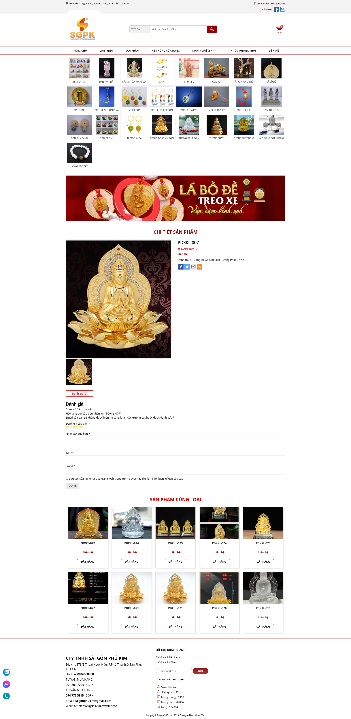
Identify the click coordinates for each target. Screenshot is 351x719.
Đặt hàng (88, 561)
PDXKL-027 (87, 543)
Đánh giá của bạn (78, 423)
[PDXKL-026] (132, 523)
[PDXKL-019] (263, 588)
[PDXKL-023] (263, 523)
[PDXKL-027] (88, 523)
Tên (69, 453)
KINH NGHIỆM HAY (204, 50)
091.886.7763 (75, 685)
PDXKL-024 (219, 543)
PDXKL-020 (219, 608)
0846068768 (263, 3)
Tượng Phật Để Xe (232, 259)
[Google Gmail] (193, 267)
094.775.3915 (75, 695)
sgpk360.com (166, 715)
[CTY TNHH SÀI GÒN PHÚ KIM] (99, 29)
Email (70, 466)
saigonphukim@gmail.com (93, 701)
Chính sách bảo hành (168, 657)
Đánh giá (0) (79, 393)
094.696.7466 (278, 3)
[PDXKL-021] (132, 588)
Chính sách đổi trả (166, 662)
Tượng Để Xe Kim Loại (206, 259)
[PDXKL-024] (219, 523)
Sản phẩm (132, 50)
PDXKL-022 (87, 608)
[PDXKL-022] (88, 588)
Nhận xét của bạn (78, 433)
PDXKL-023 (263, 543)
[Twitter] (187, 267)
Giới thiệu (106, 50)
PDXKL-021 (131, 608)
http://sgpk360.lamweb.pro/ (97, 706)
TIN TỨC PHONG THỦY (242, 50)
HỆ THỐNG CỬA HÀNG (166, 50)
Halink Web (199, 715)
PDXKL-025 (175, 543)
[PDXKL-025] (175, 523)
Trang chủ (79, 50)
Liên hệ (274, 50)
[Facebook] (181, 267)
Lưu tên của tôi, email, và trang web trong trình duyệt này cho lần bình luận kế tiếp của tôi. (126, 478)
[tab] (79, 393)
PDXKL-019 (263, 608)
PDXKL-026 (131, 543)
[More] (199, 267)
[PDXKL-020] (219, 588)
